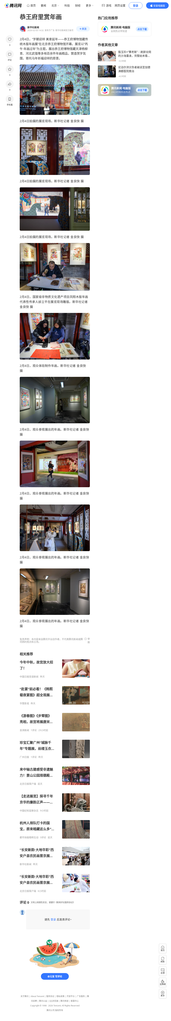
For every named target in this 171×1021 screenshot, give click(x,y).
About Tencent (37, 996)
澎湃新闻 (24, 730)
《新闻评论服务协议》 (65, 902)
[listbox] (55, 772)
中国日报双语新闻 (29, 676)
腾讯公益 (43, 1001)
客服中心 (75, 1001)
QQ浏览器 (53, 1001)
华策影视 (24, 703)
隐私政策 (60, 996)
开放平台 (71, 996)
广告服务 (81, 996)
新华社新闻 (25, 864)
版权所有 (59, 1010)
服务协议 (50, 996)
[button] (142, 29)
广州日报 (24, 757)
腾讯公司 (51, 1010)
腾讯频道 (64, 1001)
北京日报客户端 (28, 784)
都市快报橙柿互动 (29, 837)
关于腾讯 (25, 996)
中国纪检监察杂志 (29, 810)
